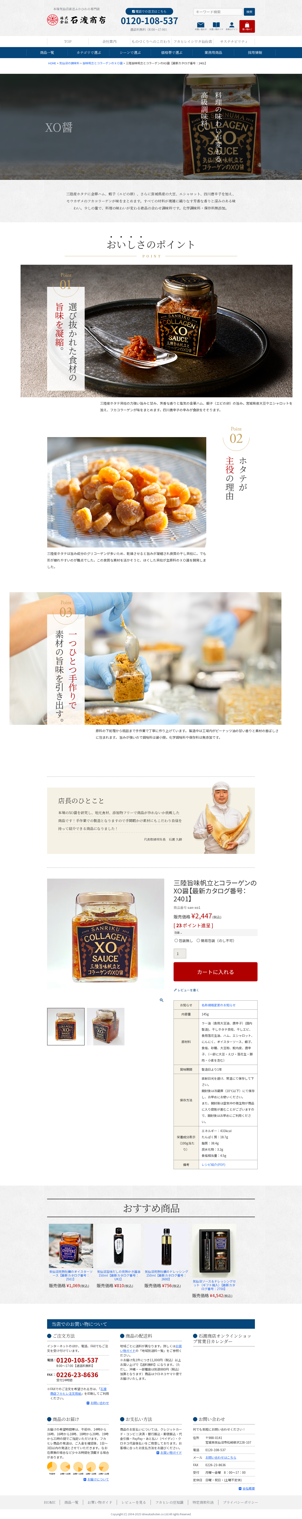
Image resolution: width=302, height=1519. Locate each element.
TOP (68, 41)
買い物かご (247, 29)
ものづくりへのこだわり (151, 41)
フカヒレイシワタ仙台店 (192, 41)
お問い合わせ (201, 29)
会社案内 (109, 41)
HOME (52, 63)
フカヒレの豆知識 (169, 1502)
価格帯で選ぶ (171, 52)
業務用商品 (213, 52)
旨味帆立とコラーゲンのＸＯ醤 (102, 63)
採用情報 (255, 52)
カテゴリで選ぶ (88, 52)
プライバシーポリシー (240, 1502)
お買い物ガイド (216, 29)
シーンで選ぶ (130, 52)
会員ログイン (232, 29)
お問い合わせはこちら (220, 1457)
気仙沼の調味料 (69, 63)
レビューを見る (133, 1502)
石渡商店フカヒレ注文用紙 (78, 1391)
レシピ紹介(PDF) (213, 1164)
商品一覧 (47, 52)
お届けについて (98, 1479)
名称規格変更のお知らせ (219, 1005)
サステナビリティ (234, 41)
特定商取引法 (203, 1502)
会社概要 (249, 1488)
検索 (249, 12)
